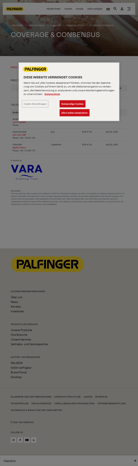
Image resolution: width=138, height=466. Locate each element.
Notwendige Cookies (72, 103)
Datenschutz (52, 94)
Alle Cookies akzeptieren (74, 112)
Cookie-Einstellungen (35, 103)
